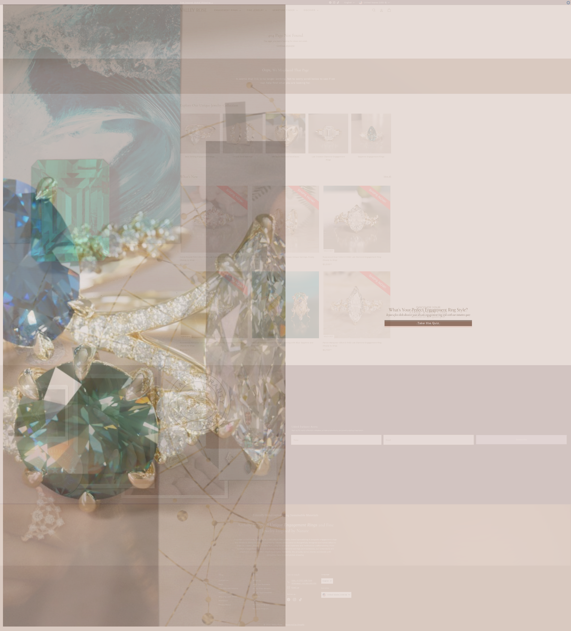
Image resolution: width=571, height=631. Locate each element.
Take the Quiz (428, 323)
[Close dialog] (568, 2)
